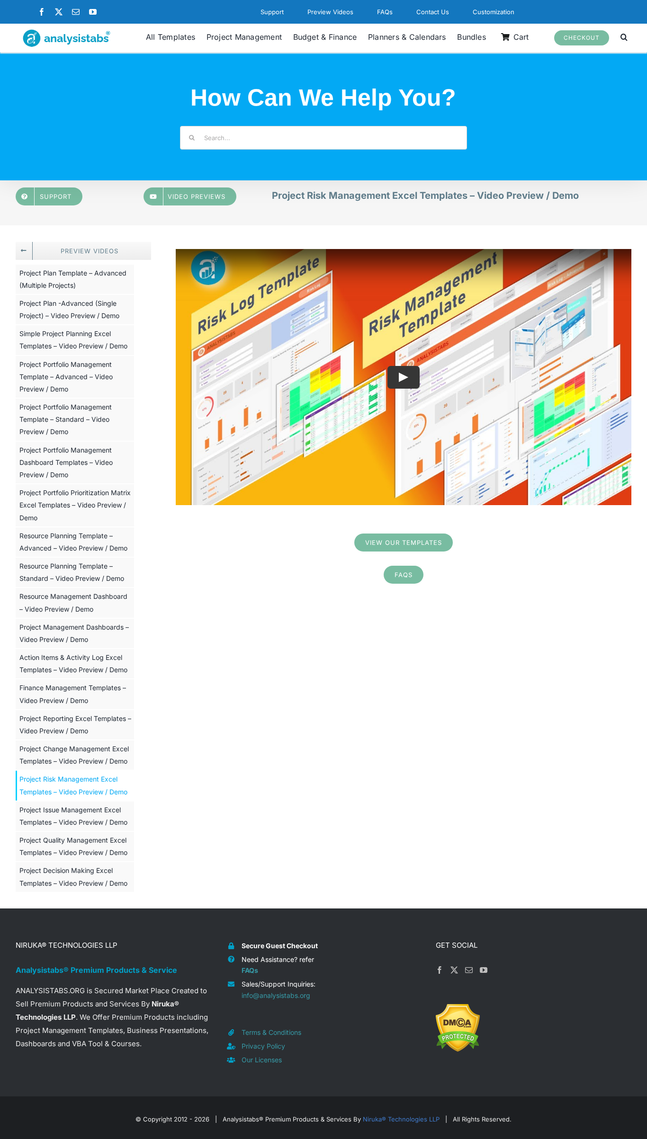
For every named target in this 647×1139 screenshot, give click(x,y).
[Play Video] (403, 376)
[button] (624, 38)
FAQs (250, 970)
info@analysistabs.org (276, 995)
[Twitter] (454, 970)
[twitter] (59, 12)
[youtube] (93, 12)
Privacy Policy (263, 1046)
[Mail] (469, 970)
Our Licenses (262, 1060)
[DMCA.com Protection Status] (458, 1010)
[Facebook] (439, 970)
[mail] (76, 12)
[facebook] (41, 12)
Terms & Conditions (271, 1032)
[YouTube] (483, 970)
